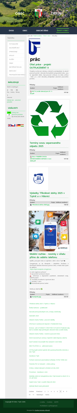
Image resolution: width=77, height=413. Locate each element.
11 (33, 395)
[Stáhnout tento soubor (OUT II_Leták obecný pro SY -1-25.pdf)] (31, 91)
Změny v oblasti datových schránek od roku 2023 (44, 368)
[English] (9, 125)
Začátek (31, 391)
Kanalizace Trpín (34, 356)
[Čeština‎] (12, 125)
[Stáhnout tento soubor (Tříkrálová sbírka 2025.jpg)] (31, 205)
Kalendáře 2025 (34, 316)
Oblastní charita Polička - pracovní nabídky (42, 320)
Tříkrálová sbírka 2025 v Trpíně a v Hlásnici (42, 304)
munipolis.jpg (36, 297)
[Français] (16, 125)
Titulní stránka (37, 36)
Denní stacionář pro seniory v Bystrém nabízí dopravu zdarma (48, 338)
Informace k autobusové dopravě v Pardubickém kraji (45, 324)
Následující (40, 395)
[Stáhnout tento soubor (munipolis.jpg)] (31, 297)
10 (29, 395)
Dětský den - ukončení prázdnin (17, 113)
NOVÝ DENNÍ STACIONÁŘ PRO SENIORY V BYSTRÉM (45, 342)
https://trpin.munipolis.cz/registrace (40, 269)
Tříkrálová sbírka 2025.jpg (40, 205)
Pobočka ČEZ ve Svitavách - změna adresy (42, 364)
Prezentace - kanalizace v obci (38, 372)
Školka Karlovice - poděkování (38, 308)
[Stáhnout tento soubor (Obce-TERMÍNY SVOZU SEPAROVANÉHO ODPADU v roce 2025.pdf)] (31, 156)
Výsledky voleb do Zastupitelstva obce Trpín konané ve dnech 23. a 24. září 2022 (49, 377)
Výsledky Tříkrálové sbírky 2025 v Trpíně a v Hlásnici (47, 194)
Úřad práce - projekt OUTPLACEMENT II (40, 66)
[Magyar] (22, 125)
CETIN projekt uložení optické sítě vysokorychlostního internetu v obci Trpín (49, 351)
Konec (47, 395)
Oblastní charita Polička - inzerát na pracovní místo (44, 334)
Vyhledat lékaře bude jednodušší (39, 386)
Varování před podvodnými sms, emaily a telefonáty (45, 312)
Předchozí (39, 391)
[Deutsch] (19, 125)
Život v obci (46, 36)
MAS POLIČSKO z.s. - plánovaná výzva (40, 346)
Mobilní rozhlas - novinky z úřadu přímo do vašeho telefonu (47, 255)
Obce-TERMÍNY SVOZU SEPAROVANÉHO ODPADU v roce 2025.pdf (40, 159)
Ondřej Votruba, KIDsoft (42, 410)
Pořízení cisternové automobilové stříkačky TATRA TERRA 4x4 (48, 360)
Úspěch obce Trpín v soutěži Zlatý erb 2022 (42, 382)
